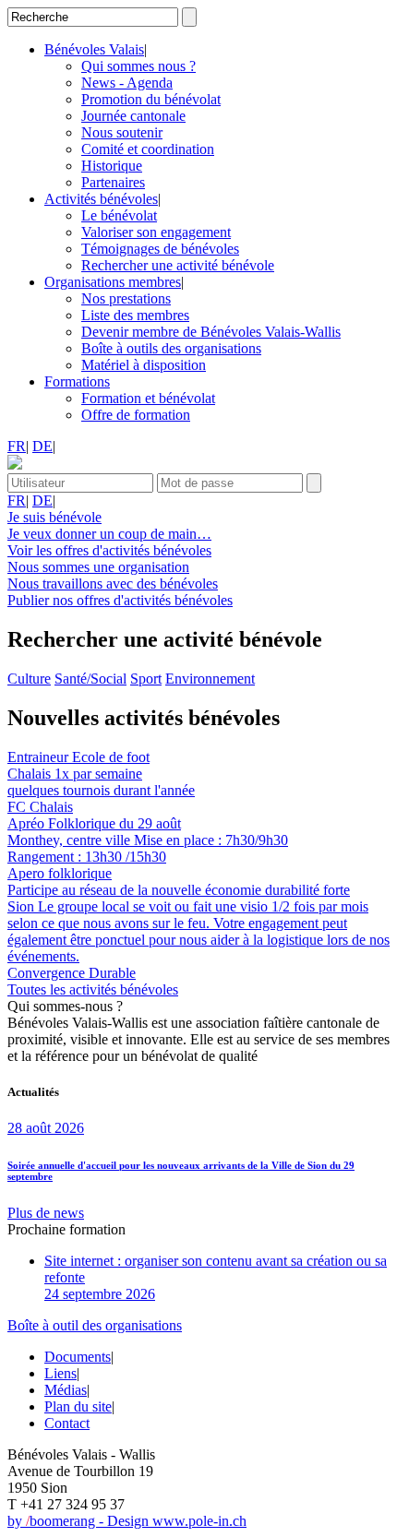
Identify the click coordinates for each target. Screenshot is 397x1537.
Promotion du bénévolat (151, 99)
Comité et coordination (147, 149)
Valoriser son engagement (156, 232)
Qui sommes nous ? (138, 66)
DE (42, 446)
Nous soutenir (121, 132)
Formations (77, 381)
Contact (67, 1423)
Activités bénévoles (101, 199)
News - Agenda (127, 82)
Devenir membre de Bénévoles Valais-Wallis (211, 332)
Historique (111, 165)
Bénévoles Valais (94, 49)
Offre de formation (135, 415)
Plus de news (45, 1213)
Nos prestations (126, 298)
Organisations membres (112, 282)
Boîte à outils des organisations (171, 348)
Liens (60, 1373)
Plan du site (78, 1406)
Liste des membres (135, 315)
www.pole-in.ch (199, 1521)
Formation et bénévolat (148, 398)
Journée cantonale (133, 116)
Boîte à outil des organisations (94, 1325)
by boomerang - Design (79, 1521)
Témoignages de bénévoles (160, 248)
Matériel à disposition (143, 365)
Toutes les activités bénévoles (92, 989)
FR (16, 446)
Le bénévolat (119, 215)
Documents (77, 1356)
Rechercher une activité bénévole (177, 265)
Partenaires (113, 182)
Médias (65, 1390)
